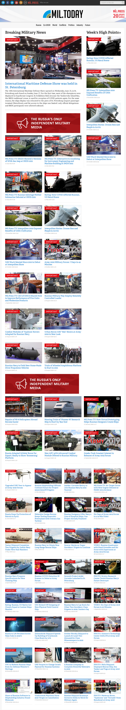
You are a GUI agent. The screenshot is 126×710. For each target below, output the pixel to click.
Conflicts (62, 25)
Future (87, 25)
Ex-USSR (46, 25)
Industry (80, 25)
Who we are (44, 2)
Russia (38, 25)
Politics (71, 25)
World (54, 25)
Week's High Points (103, 33)
